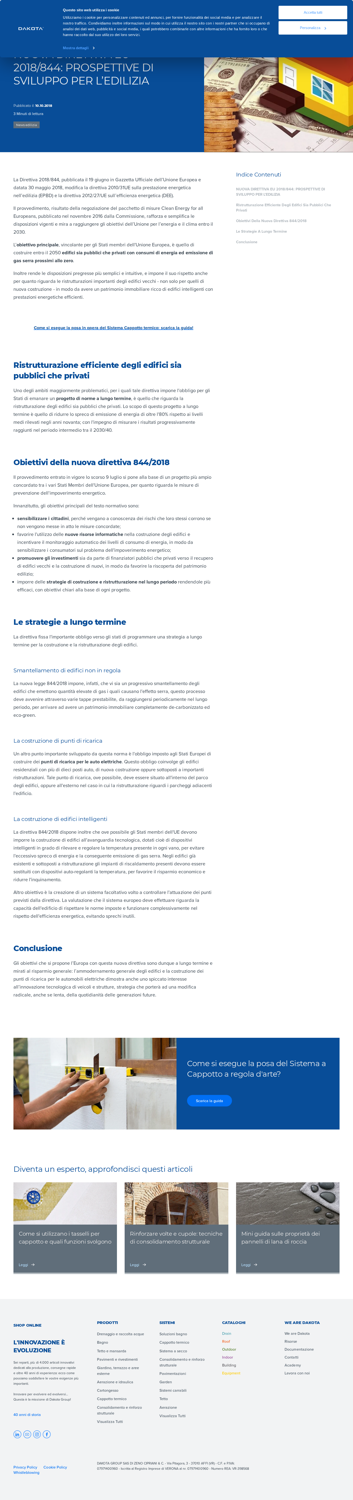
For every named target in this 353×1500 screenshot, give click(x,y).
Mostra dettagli (76, 48)
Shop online (27, 1325)
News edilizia (26, 125)
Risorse (291, 1341)
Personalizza (310, 28)
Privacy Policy (25, 1467)
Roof (226, 1341)
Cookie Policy (55, 1467)
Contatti (291, 1357)
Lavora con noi (297, 1373)
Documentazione (299, 1349)
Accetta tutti (313, 12)
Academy (293, 1365)
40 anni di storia (27, 1414)
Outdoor (229, 1349)
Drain (226, 1333)
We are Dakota (297, 1333)
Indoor (227, 1357)
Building (229, 1365)
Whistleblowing (26, 1472)
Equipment (231, 1373)
